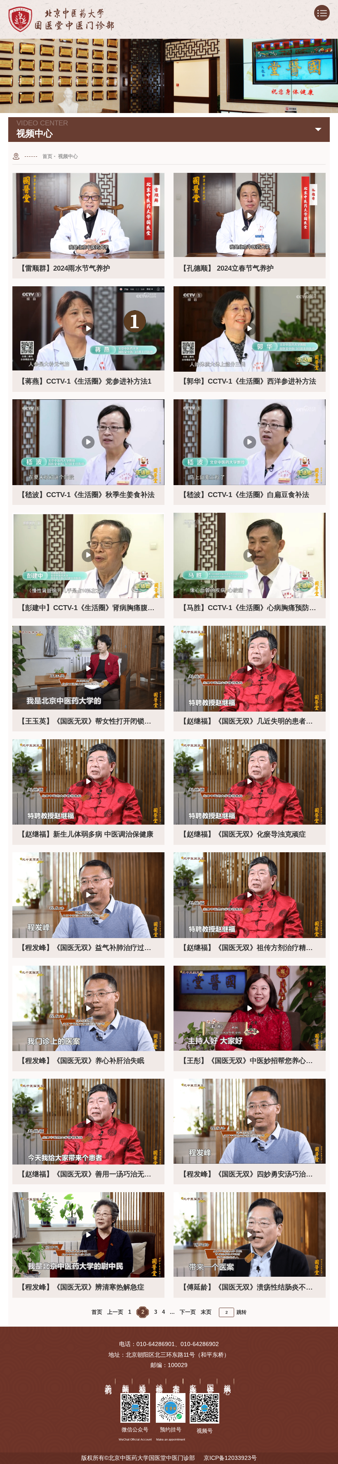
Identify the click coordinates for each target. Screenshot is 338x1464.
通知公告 (142, 1381)
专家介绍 (177, 1381)
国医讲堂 (210, 1381)
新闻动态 (125, 1381)
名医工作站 (193, 1382)
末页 (206, 1312)
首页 (47, 156)
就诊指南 (160, 1381)
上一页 (115, 1312)
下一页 (188, 1312)
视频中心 (68, 156)
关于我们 (109, 1381)
